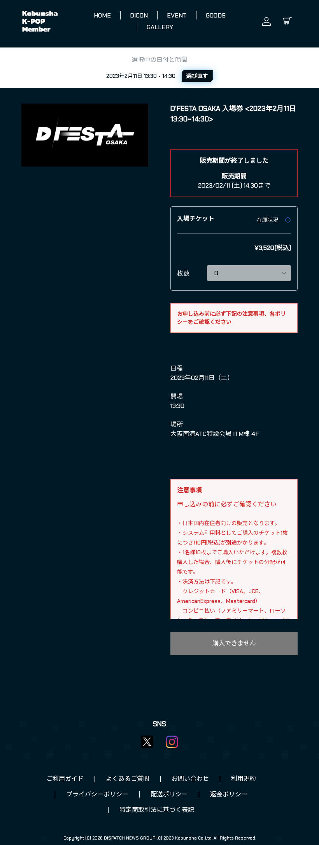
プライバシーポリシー (97, 794)
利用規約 (243, 779)
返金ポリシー (228, 794)
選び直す (197, 75)
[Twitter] (147, 741)
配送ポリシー (169, 794)
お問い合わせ (190, 779)
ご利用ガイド (65, 779)
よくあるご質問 (127, 779)
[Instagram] (172, 741)
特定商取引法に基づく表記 (156, 810)
